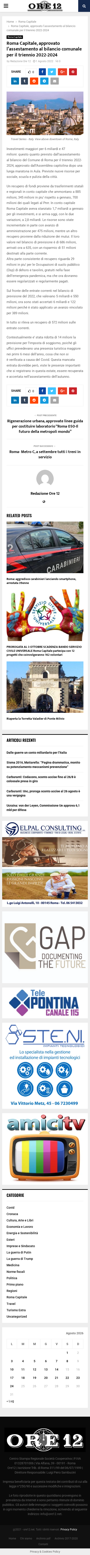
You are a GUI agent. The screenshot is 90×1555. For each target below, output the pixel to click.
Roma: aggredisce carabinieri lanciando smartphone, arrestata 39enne (41, 580)
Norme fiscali (16, 1271)
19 (34, 1378)
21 (56, 1378)
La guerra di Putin (19, 1252)
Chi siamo (26, 1538)
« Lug (10, 1401)
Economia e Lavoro (20, 1226)
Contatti (43, 1544)
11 (23, 1369)
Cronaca (12, 1214)
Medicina (13, 1265)
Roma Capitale (15, 37)
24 (12, 1386)
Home (12, 1538)
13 (46, 1369)
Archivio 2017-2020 (66, 1538)
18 (23, 1378)
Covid (10, 1207)
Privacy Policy (69, 1529)
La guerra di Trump (20, 1259)
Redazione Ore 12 (20, 61)
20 (46, 1378)
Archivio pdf (43, 1538)
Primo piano (15, 1284)
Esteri (11, 1239)
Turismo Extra (16, 1310)
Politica (12, 1278)
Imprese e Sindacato (21, 1246)
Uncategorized (17, 1316)
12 (34, 1369)
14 (56, 1369)
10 (12, 1369)
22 (67, 1378)
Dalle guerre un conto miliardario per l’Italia (37, 752)
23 (78, 1378)
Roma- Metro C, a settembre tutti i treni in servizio (45, 455)
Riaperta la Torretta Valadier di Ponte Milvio (35, 718)
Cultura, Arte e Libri (20, 1220)
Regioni (12, 1291)
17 (12, 1378)
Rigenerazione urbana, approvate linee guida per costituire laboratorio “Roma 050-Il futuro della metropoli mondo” (45, 426)
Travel (11, 1304)
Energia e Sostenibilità (22, 1233)
